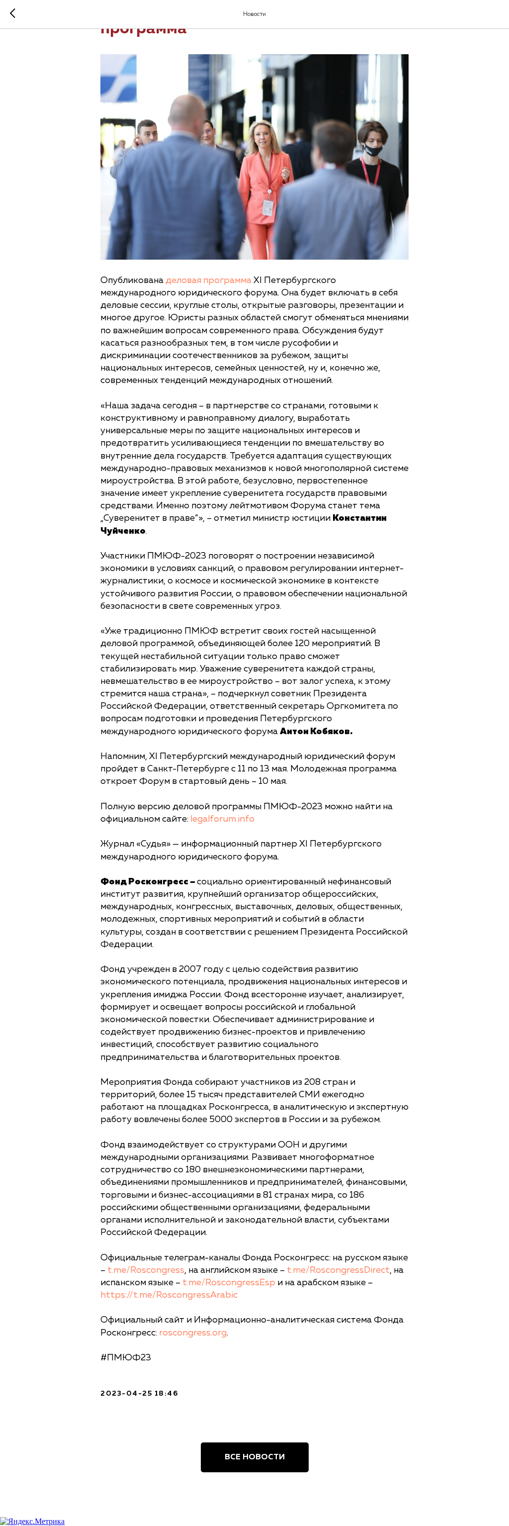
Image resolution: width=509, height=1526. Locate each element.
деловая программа (209, 280)
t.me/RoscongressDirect (338, 1270)
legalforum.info (222, 819)
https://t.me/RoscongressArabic (169, 1295)
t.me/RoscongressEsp (228, 1282)
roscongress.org (193, 1333)
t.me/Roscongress (145, 1270)
